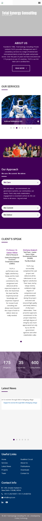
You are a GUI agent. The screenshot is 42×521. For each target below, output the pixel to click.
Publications (25, 466)
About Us (24, 463)
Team (4, 473)
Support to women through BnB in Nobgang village (20, 403)
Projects (5, 470)
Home (4, 459)
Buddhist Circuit (27, 459)
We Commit (8, 208)
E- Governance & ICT (33, 121)
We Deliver (8, 215)
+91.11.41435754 (24, 494)
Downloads (25, 470)
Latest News (6, 466)
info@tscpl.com (9, 497)
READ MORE (20, 68)
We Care (7, 182)
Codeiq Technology (21, 518)
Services (5, 463)
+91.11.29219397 (10, 494)
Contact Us (25, 473)
